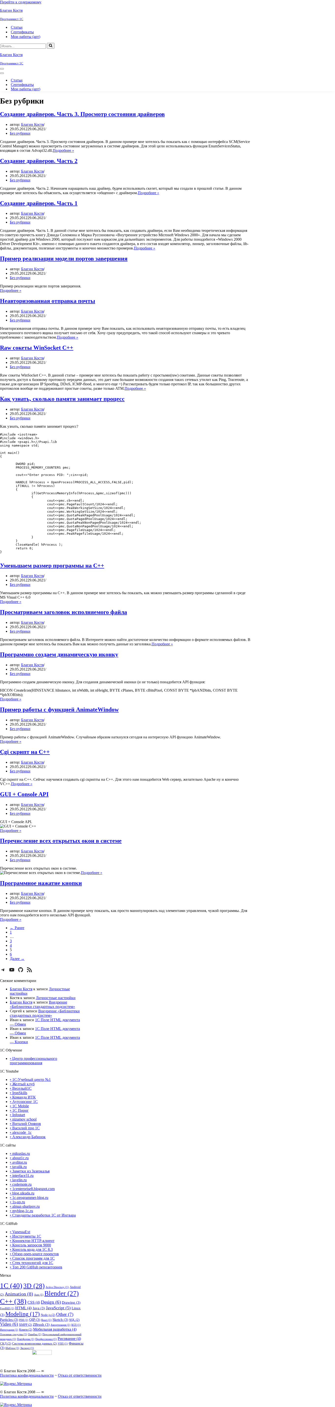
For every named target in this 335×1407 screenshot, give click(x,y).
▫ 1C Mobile (19, 1106)
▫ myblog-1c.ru (21, 1211)
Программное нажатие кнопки (41, 883)
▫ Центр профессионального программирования (33, 1060)
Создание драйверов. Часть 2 (38, 161)
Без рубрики (20, 133)
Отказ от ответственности (80, 1375)
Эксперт (27, 1348)
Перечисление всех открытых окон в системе (61, 841)
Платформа (25, 1339)
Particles (9, 1320)
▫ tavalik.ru (18, 1167)
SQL (74, 1320)
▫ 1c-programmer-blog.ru (29, 1197)
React (46, 1320)
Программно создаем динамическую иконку (59, 654)
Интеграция (9, 1329)
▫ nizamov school (23, 1119)
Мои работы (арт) (25, 37)
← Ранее (17, 928)
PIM (23, 1320)
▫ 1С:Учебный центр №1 (30, 1079)
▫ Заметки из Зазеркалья (30, 1171)
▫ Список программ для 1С (32, 1258)
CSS (33, 1302)
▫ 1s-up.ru (17, 1202)
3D (34, 1285)
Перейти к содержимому (20, 2)
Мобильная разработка (55, 1329)
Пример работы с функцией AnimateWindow (59, 709)
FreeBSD (7, 1308)
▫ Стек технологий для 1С (31, 1263)
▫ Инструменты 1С (25, 1236)
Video (9, 1324)
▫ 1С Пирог (19, 1110)
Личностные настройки (56, 998)
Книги (25, 1329)
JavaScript (58, 1307)
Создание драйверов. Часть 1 (38, 203)
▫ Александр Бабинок (28, 1137)
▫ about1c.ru (19, 1158)
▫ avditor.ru (18, 1162)
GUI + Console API (24, 794)
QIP (34, 1320)
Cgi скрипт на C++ (25, 752)
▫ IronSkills (18, 1093)
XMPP (25, 1324)
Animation (19, 1294)
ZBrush (41, 1324)
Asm (38, 1294)
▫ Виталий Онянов (25, 1124)
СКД (5, 1343)
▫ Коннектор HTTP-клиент (32, 1241)
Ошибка (34, 1334)
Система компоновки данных (34, 1343)
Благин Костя (32, 124)
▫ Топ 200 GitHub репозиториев (36, 1267)
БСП (76, 1325)
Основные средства (13, 1334)
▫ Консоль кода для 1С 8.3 (31, 1249)
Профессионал (46, 1339)
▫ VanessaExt (20, 1232)
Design (51, 1302)
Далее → (17, 959)
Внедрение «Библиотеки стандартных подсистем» (42, 1004)
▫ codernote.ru (21, 1184)
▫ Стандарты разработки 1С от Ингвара (43, 1215)
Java (39, 1308)
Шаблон (12, 1348)
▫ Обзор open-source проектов (34, 1254)
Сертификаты (22, 32)
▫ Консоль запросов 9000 (30, 1245)
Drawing (71, 1302)
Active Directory (57, 1287)
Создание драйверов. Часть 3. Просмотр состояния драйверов (82, 114)
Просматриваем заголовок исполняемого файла (63, 612)
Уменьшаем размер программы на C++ (52, 565)
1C (11, 1285)
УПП (63, 1343)
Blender (61, 1293)
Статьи (17, 27)
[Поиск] (50, 46)
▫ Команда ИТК (23, 1097)
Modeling (22, 1314)
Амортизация (60, 1325)
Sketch (60, 1320)
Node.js (48, 1315)
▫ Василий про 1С (25, 1128)
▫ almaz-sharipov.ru (25, 1206)
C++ (13, 1301)
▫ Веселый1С (21, 1088)
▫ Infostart (17, 1115)
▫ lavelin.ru (18, 1180)
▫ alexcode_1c (21, 1132)
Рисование (69, 1338)
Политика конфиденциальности (27, 1375)
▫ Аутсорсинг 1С (24, 1102)
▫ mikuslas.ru (20, 1153)
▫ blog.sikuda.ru (22, 1193)
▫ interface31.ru (22, 1175)
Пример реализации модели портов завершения (64, 258)
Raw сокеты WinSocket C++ (36, 347)
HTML (23, 1308)
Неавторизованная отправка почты (47, 301)
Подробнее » (63, 150)
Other (64, 1314)
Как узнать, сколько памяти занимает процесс (62, 399)
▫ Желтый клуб (22, 1084)
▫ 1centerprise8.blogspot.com (32, 1189)
